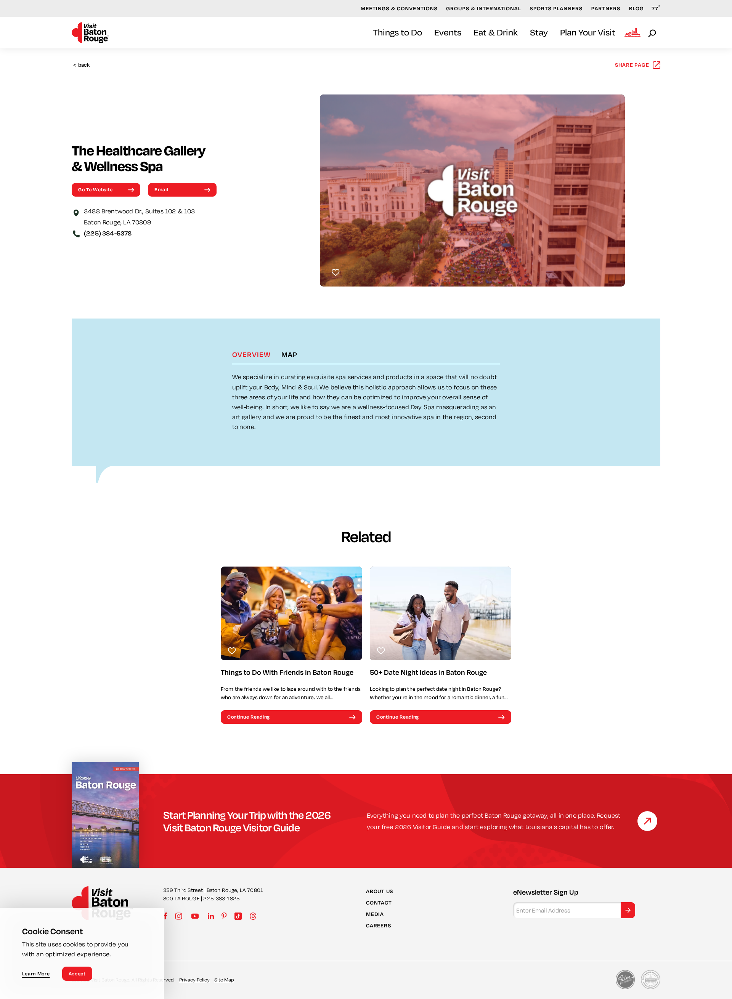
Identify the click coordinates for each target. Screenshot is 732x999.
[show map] (76, 212)
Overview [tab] (251, 354)
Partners (606, 8)
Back (81, 65)
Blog (636, 8)
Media (375, 914)
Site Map (224, 980)
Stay (539, 32)
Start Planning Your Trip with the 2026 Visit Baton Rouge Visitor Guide (247, 821)
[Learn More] (647, 821)
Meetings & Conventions (399, 8)
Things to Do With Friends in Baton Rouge (287, 672)
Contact (379, 902)
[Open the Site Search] (652, 32)
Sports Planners (556, 8)
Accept (77, 973)
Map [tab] (289, 354)
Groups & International (483, 8)
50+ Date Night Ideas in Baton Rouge (428, 672)
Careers (378, 925)
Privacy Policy (194, 980)
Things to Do (397, 32)
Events (447, 32)
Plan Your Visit (587, 32)
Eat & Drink (496, 32)
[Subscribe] (628, 910)
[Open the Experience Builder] (632, 32)
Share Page (632, 64)
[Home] (90, 32)
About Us (379, 890)
